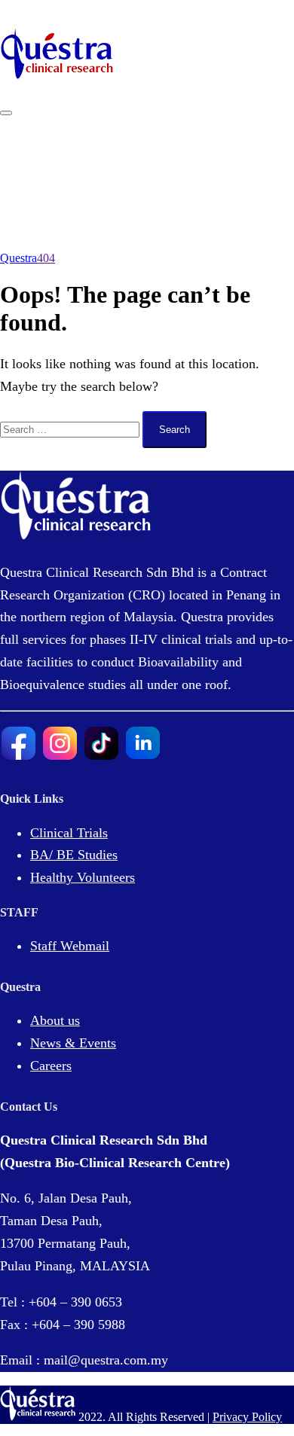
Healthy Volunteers (82, 877)
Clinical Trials (69, 832)
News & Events (73, 1042)
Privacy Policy (247, 1416)
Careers (51, 1065)
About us (55, 1020)
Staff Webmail (69, 945)
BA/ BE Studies (74, 854)
